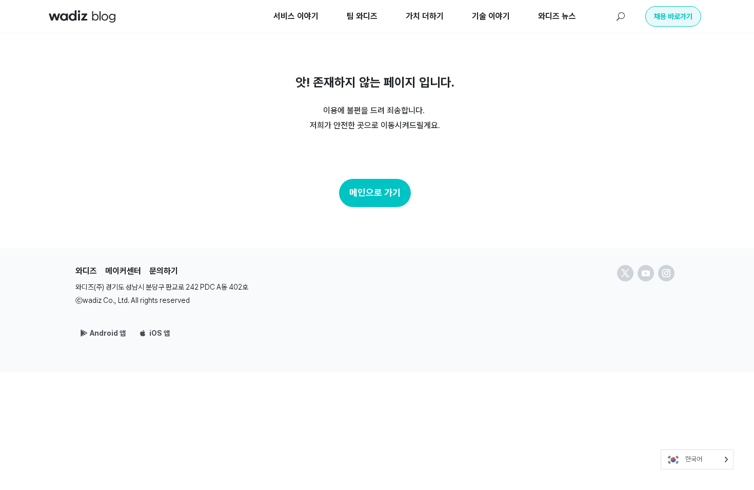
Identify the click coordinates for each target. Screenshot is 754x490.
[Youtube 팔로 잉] (646, 273)
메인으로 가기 (375, 192)
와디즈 (86, 271)
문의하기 (163, 271)
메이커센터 (123, 271)
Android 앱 (108, 333)
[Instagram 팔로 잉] (666, 273)
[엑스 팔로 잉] (625, 273)
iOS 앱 (159, 333)
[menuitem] (296, 16)
